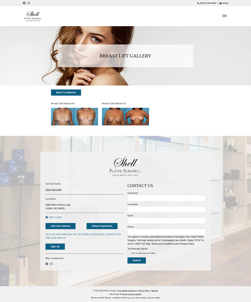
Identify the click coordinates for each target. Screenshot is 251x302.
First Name (132, 193)
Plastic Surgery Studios (131, 294)
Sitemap (154, 291)
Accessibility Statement (127, 291)
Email (130, 215)
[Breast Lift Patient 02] (125, 116)
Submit (137, 260)
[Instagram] (29, 3)
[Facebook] (24, 3)
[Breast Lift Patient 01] (74, 116)
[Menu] (224, 16)
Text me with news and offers (143, 253)
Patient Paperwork (102, 226)
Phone (130, 227)
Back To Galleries (66, 92)
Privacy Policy (144, 291)
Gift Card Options (60, 226)
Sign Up (55, 246)
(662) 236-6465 (207, 3)
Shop (225, 3)
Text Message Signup (137, 249)
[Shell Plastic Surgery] (32, 16)
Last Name (132, 204)
